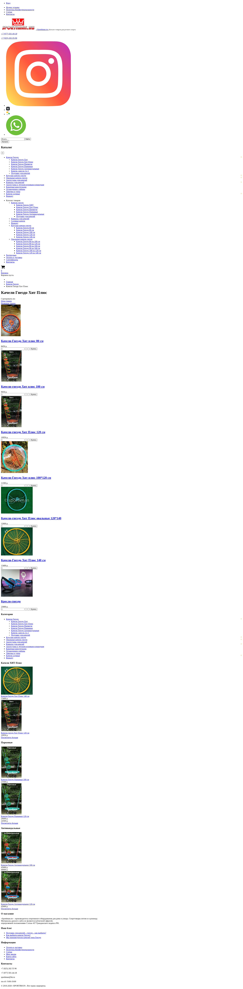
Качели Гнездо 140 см (25, 237)
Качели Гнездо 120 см (25, 235)
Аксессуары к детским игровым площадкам (25, 185)
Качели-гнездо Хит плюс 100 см (23, 386)
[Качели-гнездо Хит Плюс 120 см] (11, 427)
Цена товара (6, 301)
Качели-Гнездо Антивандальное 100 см (18, 865)
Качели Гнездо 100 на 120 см (28, 251)
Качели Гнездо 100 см (25, 232)
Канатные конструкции (16, 187)
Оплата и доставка (14, 257)
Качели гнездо (17, 203)
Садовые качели (18, 221)
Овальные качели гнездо (16, 178)
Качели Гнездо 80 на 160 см (28, 246)
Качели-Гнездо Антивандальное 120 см (18, 904)
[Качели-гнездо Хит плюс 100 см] (11, 381)
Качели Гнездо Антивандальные (25, 169)
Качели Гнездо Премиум (21, 164)
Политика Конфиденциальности (20, 10)
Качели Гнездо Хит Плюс (22, 162)
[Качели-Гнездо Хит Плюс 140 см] (17, 555)
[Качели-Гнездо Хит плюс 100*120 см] (14, 472)
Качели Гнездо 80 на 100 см (28, 241)
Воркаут (9, 196)
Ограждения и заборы (15, 189)
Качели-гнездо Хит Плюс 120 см (23, 432)
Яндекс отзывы (12, 7)
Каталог (5, 142)
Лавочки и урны (13, 191)
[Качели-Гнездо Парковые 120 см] (11, 814)
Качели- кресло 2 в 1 (20, 171)
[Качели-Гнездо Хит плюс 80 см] (11, 335)
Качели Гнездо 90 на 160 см (28, 248)
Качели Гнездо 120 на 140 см (28, 253)
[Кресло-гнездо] (17, 596)
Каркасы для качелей (15, 182)
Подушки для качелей (20, 173)
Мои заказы (11, 954)
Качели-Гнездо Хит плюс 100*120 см (26, 477)
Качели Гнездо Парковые (22, 166)
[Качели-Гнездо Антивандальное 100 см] (11, 863)
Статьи (9, 12)
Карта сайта (11, 956)
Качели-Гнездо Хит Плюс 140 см (23, 560)
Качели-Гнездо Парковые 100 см (15, 780)
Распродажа (11, 255)
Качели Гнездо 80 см (25, 230)
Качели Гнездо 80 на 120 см (28, 244)
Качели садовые (13, 194)
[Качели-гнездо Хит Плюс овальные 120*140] (17, 513)
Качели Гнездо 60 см (25, 228)
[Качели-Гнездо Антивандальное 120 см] (11, 902)
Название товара (8, 303)
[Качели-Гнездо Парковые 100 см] (11, 777)
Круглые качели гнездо (16, 176)
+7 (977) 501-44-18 (9, 34)
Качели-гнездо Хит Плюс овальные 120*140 (31, 518)
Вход (8, 3)
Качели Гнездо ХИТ (25, 205)
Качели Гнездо (12, 157)
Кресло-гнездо (11, 601)
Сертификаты (12, 260)
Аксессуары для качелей (16, 180)
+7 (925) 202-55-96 (9, 38)
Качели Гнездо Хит (19, 160)
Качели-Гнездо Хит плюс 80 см (22, 341)
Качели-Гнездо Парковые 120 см (15, 816)
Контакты (10, 14)
